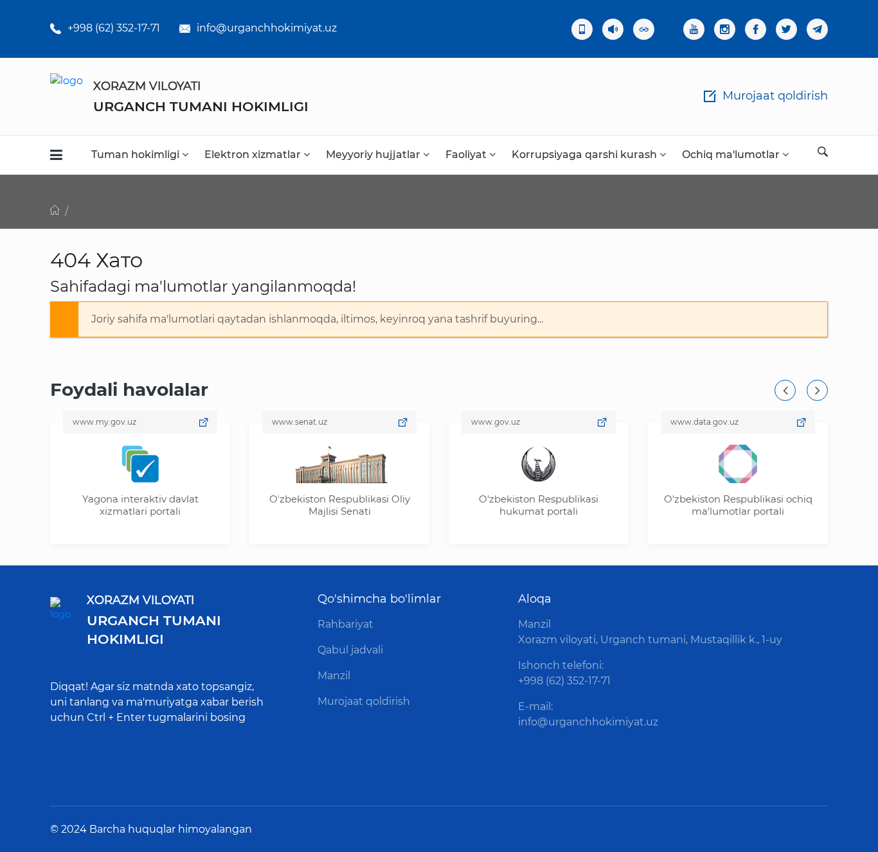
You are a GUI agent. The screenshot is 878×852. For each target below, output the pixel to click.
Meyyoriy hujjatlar (374, 154)
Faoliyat (467, 154)
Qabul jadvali (350, 650)
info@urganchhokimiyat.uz (267, 28)
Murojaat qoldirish (364, 701)
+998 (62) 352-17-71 (113, 28)
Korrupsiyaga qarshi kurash (585, 154)
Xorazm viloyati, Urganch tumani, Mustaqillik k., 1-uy (650, 640)
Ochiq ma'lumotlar (732, 154)
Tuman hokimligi (136, 154)
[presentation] (785, 390)
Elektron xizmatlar (253, 154)
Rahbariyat (345, 624)
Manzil (334, 676)
